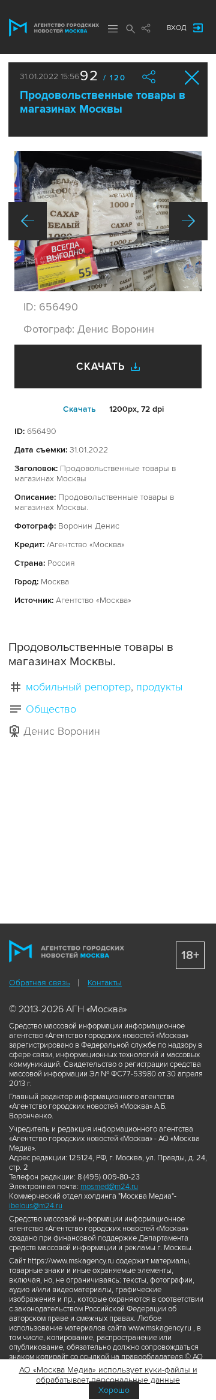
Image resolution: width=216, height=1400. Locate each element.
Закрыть (192, 78)
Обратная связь (39, 982)
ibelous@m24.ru (35, 1206)
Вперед (188, 221)
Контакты (105, 982)
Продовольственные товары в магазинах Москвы (102, 102)
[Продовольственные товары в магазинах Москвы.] (108, 221)
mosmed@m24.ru (109, 1186)
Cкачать (79, 409)
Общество (51, 709)
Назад (27, 221)
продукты (159, 686)
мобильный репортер (78, 686)
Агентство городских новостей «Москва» (54, 27)
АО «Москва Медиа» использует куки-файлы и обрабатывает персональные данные (108, 1375)
